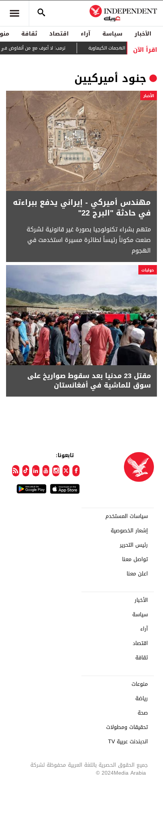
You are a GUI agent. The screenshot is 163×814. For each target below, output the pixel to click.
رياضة (141, 699)
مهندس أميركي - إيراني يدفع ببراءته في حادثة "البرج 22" (82, 207)
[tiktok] (26, 470)
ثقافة (29, 33)
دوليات (147, 270)
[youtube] (46, 470)
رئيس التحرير (134, 545)
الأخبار (143, 33)
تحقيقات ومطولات (127, 727)
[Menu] (14, 13)
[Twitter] (66, 470)
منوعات (140, 684)
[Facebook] (76, 470)
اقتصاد (59, 33)
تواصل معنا (135, 559)
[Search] (41, 13)
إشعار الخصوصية (129, 531)
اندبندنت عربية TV (128, 742)
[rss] (15, 470)
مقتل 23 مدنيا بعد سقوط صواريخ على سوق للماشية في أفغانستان (89, 380)
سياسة (112, 33)
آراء (85, 33)
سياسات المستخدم (126, 516)
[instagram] (56, 470)
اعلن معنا (137, 574)
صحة (143, 713)
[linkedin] (35, 470)
